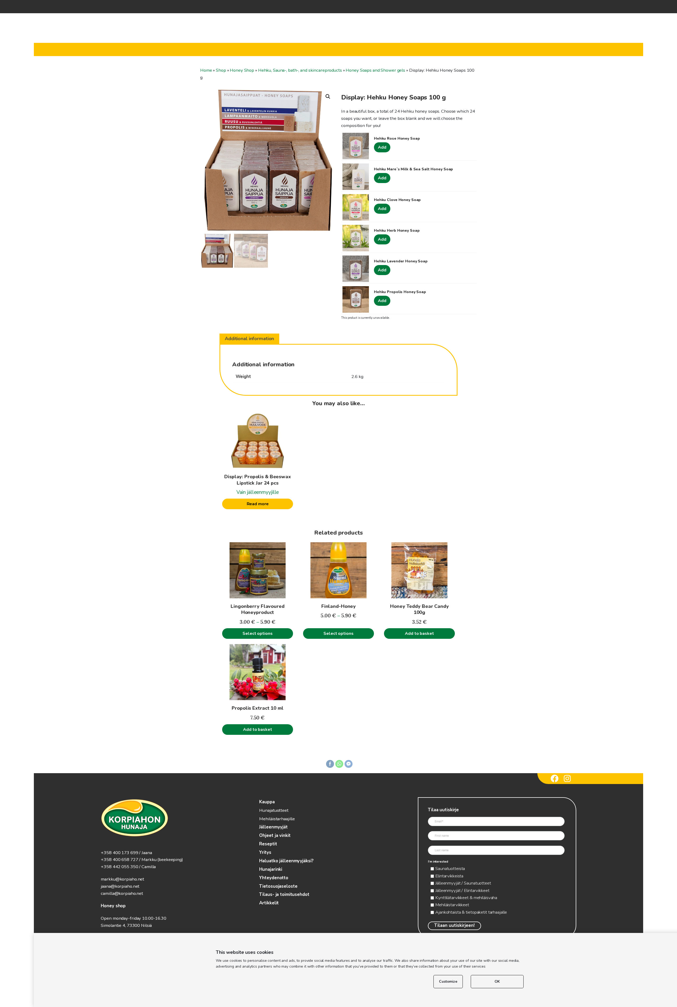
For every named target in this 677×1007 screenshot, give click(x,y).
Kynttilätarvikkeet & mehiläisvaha (466, 898)
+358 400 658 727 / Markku (128, 859)
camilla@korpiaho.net (122, 893)
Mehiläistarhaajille (277, 819)
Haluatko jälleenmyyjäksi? (286, 861)
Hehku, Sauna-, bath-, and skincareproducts (300, 70)
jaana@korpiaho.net (120, 886)
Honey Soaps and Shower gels (375, 70)
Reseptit (268, 844)
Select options (257, 633)
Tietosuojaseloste (278, 886)
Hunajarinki (270, 869)
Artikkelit (269, 903)
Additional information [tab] (249, 338)
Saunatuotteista (450, 868)
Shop (221, 70)
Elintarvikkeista (449, 876)
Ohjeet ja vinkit (274, 835)
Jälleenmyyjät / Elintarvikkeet (462, 890)
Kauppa (267, 802)
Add (382, 147)
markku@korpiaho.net (122, 879)
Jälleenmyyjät (273, 827)
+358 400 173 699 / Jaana (126, 853)
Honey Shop (242, 70)
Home (206, 70)
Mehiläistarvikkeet (452, 905)
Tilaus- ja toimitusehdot (284, 894)
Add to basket (419, 633)
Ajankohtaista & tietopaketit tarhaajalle (471, 912)
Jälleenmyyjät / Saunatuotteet (463, 883)
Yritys (265, 852)
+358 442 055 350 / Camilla (128, 867)
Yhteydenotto (273, 878)
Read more (258, 504)
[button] (328, 96)
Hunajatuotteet (273, 810)
